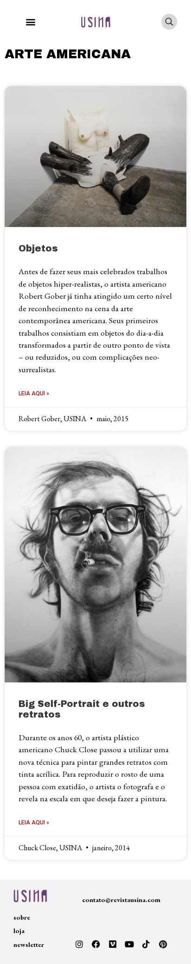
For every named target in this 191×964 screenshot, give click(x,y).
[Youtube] (129, 944)
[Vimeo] (112, 944)
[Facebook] (96, 944)
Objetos (38, 248)
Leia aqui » (34, 393)
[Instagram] (79, 944)
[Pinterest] (162, 944)
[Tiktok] (146, 944)
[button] (30, 22)
